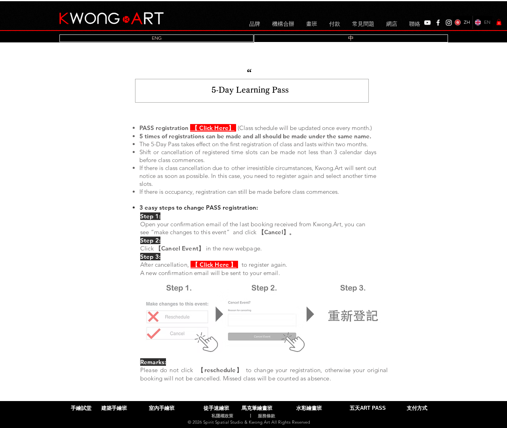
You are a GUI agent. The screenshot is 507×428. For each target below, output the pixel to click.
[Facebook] (438, 23)
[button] (498, 22)
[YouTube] (427, 23)
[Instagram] (449, 23)
